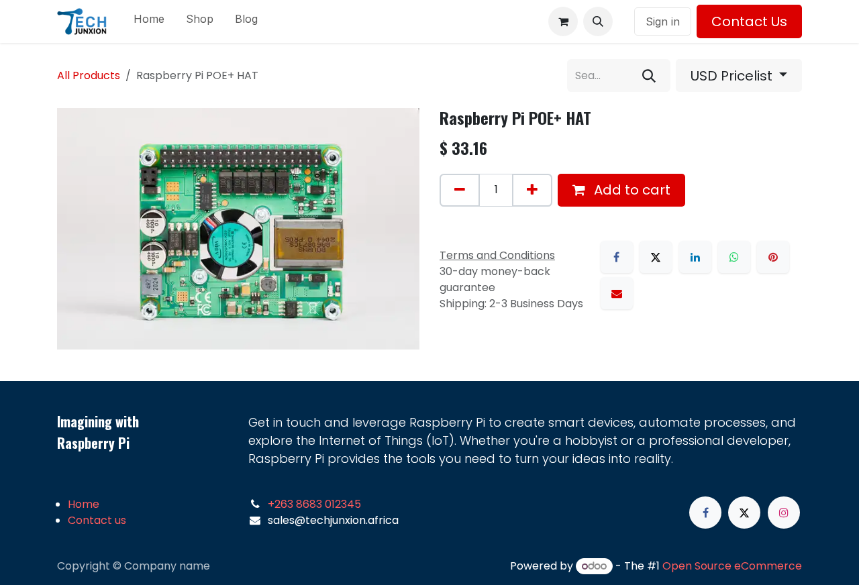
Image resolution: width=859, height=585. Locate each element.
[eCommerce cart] (563, 21)
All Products (88, 75)
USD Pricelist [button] (733, 75)
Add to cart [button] (630, 189)
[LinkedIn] (695, 257)
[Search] (648, 75)
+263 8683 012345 (314, 504)
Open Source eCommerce (732, 566)
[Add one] (532, 190)
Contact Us (749, 21)
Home (83, 504)
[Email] (617, 293)
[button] (598, 21)
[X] (656, 257)
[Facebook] (617, 257)
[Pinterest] (773, 257)
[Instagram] (784, 512)
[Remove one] (460, 190)
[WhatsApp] (734, 257)
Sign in (663, 21)
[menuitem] (149, 21)
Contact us (97, 520)
